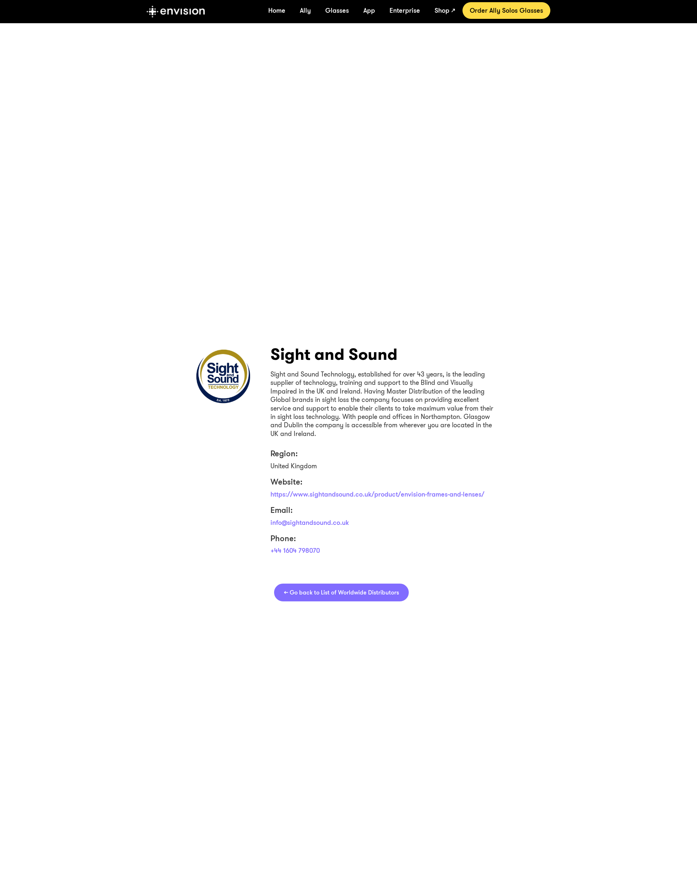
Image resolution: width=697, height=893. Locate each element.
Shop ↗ (445, 10)
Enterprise (405, 10)
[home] (176, 11)
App (369, 10)
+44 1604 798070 (295, 550)
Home (276, 10)
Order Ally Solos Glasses (506, 10)
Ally (305, 10)
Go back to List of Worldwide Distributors (341, 592)
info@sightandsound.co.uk (309, 522)
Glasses (337, 10)
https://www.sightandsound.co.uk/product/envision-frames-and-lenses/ (377, 494)
